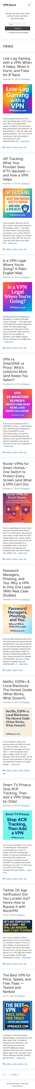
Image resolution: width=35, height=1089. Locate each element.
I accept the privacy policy (18, 32)
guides (15, 249)
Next (16, 1074)
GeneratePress (17, 1086)
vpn (25, 147)
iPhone (15, 147)
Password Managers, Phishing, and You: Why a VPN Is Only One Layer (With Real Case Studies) (17, 582)
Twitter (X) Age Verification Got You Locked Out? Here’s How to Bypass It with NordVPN (16, 900)
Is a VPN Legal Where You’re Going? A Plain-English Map (15, 266)
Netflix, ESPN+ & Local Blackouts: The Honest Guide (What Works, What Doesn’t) (17, 690)
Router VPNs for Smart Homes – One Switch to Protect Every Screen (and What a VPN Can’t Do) (17, 474)
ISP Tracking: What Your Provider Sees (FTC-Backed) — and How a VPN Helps (16, 169)
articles (8, 147)
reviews (27, 770)
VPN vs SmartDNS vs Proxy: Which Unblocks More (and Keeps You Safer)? (15, 369)
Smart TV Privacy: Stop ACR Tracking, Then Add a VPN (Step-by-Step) (17, 793)
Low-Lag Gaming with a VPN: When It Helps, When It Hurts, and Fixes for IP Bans (17, 66)
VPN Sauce (9, 4)
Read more (25, 141)
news (21, 147)
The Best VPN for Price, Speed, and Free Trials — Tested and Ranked (17, 983)
